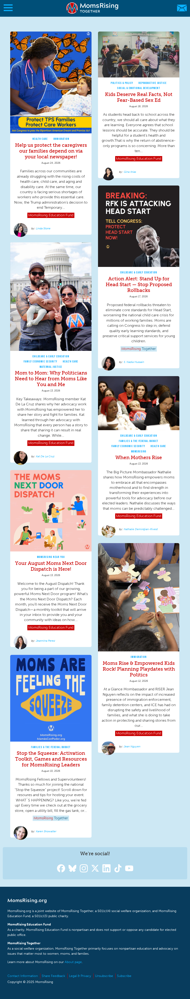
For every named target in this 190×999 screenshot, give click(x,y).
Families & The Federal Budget (138, 441)
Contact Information (22, 976)
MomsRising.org (93, 8)
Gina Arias (130, 171)
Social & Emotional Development (138, 88)
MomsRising (138, 451)
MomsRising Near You (51, 557)
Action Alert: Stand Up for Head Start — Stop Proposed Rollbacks (139, 284)
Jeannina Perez (45, 640)
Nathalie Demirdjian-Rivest (141, 529)
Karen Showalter (46, 831)
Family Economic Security (40, 361)
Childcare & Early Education (138, 272)
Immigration (61, 139)
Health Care (40, 139)
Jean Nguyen (132, 746)
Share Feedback (53, 976)
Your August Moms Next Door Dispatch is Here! (51, 566)
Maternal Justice (51, 366)
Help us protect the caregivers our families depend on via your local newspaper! (51, 151)
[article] (51, 133)
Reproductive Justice (153, 83)
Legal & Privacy (80, 976)
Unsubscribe (104, 976)
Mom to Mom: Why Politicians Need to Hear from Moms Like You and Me (51, 378)
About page (73, 962)
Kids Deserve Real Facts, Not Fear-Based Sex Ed (138, 97)
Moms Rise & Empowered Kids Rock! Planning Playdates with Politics (139, 669)
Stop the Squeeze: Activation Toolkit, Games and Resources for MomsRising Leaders (51, 759)
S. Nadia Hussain (134, 362)
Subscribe (124, 976)
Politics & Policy (122, 83)
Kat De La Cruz (45, 456)
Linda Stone (43, 228)
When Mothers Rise (138, 457)
